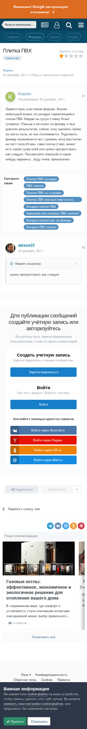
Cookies (47, 679)
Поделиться (23, 489)
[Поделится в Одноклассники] (73, 525)
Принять (17, 721)
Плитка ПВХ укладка (41, 179)
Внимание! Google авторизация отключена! (41, 9)
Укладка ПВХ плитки (41, 227)
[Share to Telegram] (50, 525)
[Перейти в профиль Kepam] (10, 96)
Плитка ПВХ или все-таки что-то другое (49, 199)
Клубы (73, 36)
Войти (43, 404)
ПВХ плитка (34, 185)
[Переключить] (12, 263)
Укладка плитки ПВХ (41, 206)
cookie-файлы (38, 694)
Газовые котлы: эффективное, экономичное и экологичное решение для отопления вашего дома (38, 589)
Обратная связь (25, 679)
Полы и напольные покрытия (52, 74)
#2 (83, 247)
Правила (63, 679)
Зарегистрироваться (43, 372)
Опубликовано (41, 99)
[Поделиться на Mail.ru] (65, 525)
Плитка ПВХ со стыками (43, 192)
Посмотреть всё (43, 637)
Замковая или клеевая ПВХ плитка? (52, 213)
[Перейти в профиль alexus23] (10, 248)
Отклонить (39, 721)
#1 (83, 95)
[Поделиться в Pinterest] (81, 525)
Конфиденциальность (51, 674)
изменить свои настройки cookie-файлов (33, 703)
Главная (12, 36)
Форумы (34, 36)
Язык (24, 674)
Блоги (54, 36)
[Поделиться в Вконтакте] (58, 525)
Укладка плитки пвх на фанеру (48, 220)
